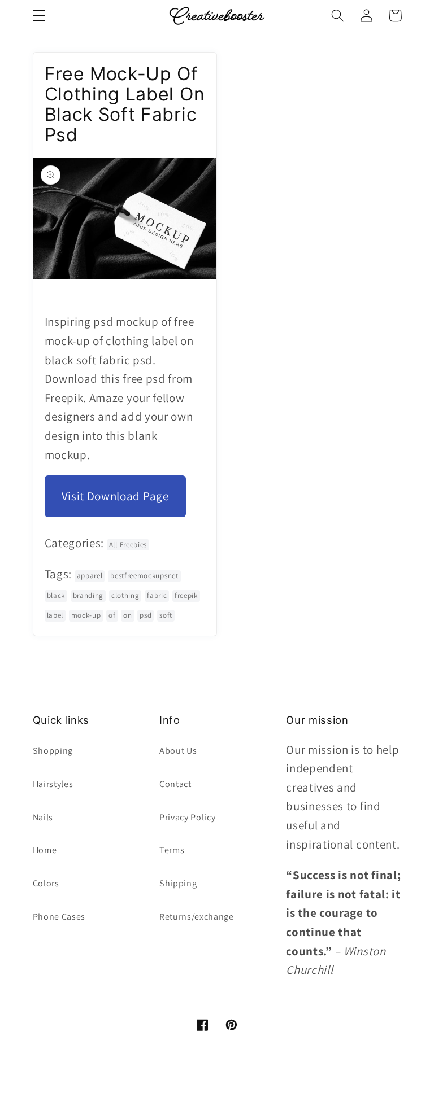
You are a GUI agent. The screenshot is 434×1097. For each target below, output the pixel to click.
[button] (39, 15)
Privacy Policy (187, 817)
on (127, 615)
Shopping (53, 751)
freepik (186, 595)
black (56, 595)
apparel (90, 575)
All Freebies (128, 544)
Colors (46, 883)
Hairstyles (53, 784)
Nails (43, 817)
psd (145, 615)
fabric (157, 595)
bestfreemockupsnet (144, 575)
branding (88, 595)
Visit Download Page (115, 496)
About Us (178, 751)
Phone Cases (59, 917)
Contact (175, 784)
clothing (125, 595)
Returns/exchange (196, 917)
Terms (171, 850)
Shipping (178, 883)
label (55, 615)
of (111, 615)
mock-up (86, 615)
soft (165, 615)
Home (45, 850)
